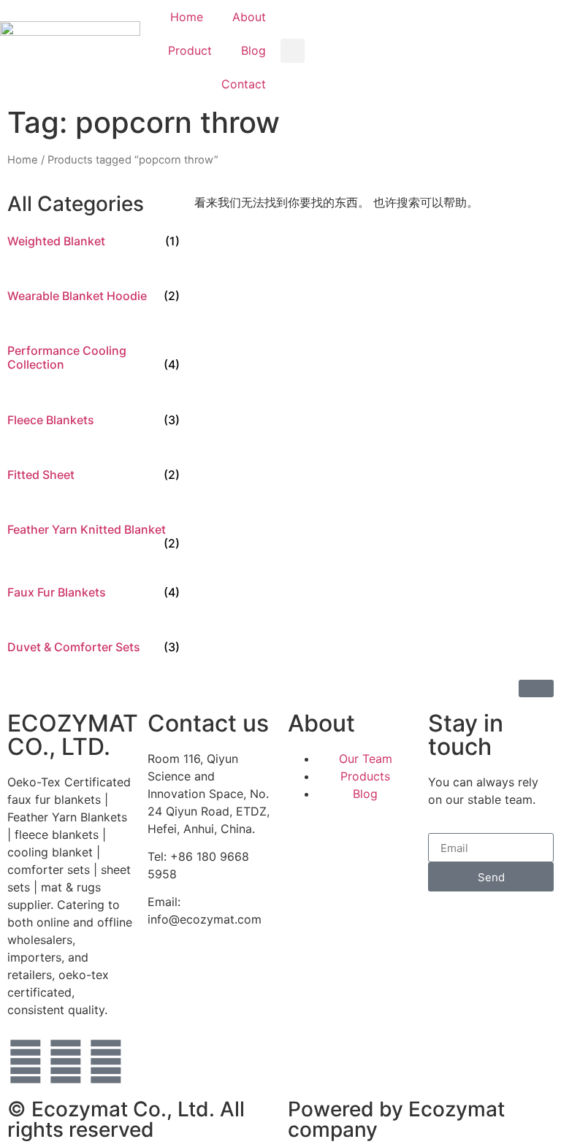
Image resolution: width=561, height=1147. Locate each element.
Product (190, 50)
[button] (292, 51)
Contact (243, 84)
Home (186, 16)
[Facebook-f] (25, 1061)
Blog (253, 50)
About (249, 16)
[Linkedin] (106, 1061)
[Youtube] (65, 1061)
